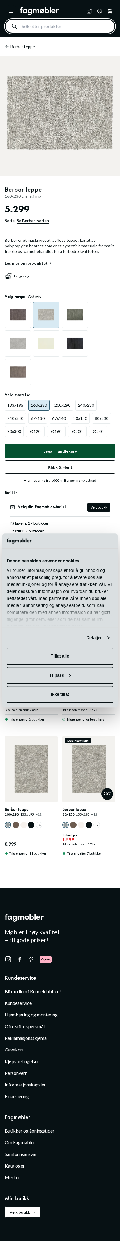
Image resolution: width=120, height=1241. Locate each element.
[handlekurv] (100, 11)
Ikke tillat (60, 694)
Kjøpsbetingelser (22, 1061)
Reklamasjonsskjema (26, 1038)
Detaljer (94, 637)
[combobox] (60, 26)
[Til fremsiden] (52, 11)
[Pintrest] (31, 959)
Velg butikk (99, 507)
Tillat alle (60, 656)
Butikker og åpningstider (29, 1130)
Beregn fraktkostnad (80, 480)
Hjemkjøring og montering (31, 1014)
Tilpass (56, 675)
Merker (12, 1177)
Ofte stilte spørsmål (25, 1026)
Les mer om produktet (26, 263)
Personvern (16, 1073)
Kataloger (15, 1165)
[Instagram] (8, 959)
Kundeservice (18, 1003)
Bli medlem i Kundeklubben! (33, 991)
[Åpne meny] (11, 11)
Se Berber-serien (33, 220)
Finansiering (17, 1096)
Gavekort (14, 1049)
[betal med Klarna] (46, 959)
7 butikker (34, 530)
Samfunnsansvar (21, 1154)
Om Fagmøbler (20, 1142)
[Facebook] (19, 959)
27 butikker (38, 522)
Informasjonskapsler (25, 1084)
